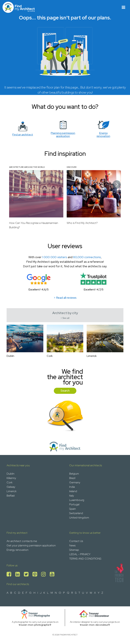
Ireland (73, 491)
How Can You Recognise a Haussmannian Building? (33, 225)
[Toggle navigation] (123, 7)
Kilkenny (11, 478)
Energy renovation (17, 550)
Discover (71, 167)
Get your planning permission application (31, 545)
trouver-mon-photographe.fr (35, 624)
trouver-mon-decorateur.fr (95, 624)
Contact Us (76, 541)
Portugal (74, 504)
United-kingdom (79, 517)
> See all (65, 318)
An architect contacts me (22, 541)
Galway (11, 487)
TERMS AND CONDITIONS (85, 558)
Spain (72, 509)
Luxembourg (76, 500)
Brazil (72, 478)
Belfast (11, 495)
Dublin (10, 473)
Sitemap (74, 550)
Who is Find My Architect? (82, 223)
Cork (9, 482)
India (72, 487)
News (72, 545)
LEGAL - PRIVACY (79, 554)
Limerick (11, 491)
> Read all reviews (65, 298)
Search (65, 390)
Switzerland (76, 513)
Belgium (74, 473)
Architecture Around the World (27, 167)
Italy (71, 495)
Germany (74, 482)
